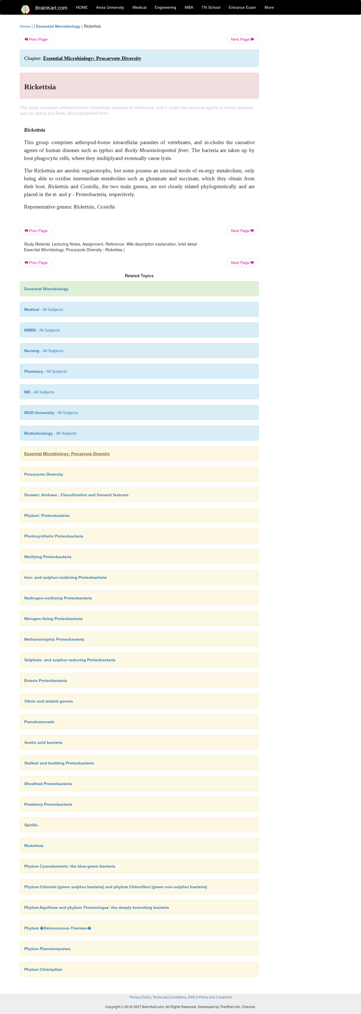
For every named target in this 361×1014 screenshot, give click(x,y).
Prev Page (38, 39)
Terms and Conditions (169, 997)
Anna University (110, 7)
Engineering (165, 7)
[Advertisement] (304, 108)
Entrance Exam (242, 7)
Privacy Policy (140, 997)
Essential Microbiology (58, 26)
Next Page (241, 39)
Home (25, 26)
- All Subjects (43, 309)
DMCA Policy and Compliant (210, 997)
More (269, 7)
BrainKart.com (51, 8)
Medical (139, 7)
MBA (189, 7)
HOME (82, 7)
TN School (211, 7)
